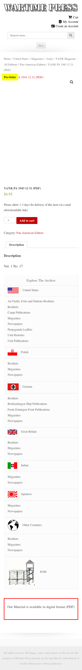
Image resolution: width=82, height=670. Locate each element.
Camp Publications (19, 312)
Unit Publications (18, 341)
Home (7, 58)
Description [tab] (16, 244)
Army (49, 58)
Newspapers (15, 324)
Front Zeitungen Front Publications (29, 409)
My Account (70, 22)
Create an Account (66, 26)
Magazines (37, 58)
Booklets (13, 307)
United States (21, 58)
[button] (71, 82)
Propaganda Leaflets (20, 329)
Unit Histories (16, 335)
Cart (75, 17)
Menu (41, 45)
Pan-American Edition (32, 64)
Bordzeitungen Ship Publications (27, 404)
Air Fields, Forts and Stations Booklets (31, 301)
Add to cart (26, 220)
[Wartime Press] (41, 8)
